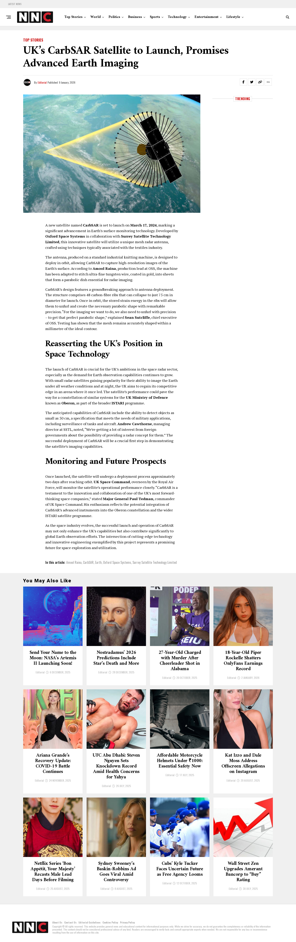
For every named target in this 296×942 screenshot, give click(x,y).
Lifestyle (233, 17)
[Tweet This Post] (251, 82)
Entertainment (206, 17)
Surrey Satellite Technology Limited (154, 562)
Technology (177, 17)
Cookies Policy (110, 922)
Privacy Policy (127, 922)
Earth (98, 562)
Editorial (42, 82)
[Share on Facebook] (243, 82)
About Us (57, 922)
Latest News (15, 4)
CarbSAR (88, 562)
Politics (114, 17)
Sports (155, 17)
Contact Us (70, 922)
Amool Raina (74, 562)
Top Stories (73, 17)
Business (135, 17)
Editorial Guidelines (89, 922)
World (95, 17)
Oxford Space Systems (117, 562)
